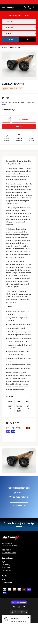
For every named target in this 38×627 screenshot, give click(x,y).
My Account (5, 562)
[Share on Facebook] (7, 423)
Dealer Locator (6, 570)
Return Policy (6, 565)
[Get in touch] (29, 7)
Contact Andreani (7, 582)
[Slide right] (33, 64)
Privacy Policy (6, 567)
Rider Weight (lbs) (8, 110)
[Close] (28, 617)
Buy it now (19, 126)
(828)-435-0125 (6, 550)
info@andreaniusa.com (9, 553)
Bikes (27, 15)
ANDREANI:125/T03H (14, 47)
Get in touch (17, 505)
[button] (3, 7)
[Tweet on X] (11, 423)
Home (5, 47)
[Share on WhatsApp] (14, 423)
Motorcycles (15, 15)
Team (3, 580)
